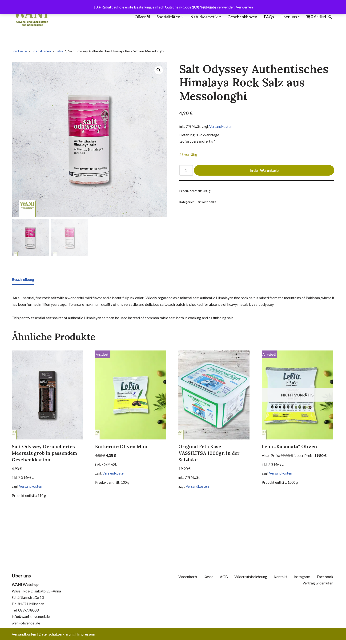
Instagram (302, 576)
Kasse (208, 576)
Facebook (325, 576)
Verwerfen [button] (244, 7)
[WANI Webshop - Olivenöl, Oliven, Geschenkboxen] (31, 16)
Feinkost (202, 202)
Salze (59, 51)
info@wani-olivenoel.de (31, 616)
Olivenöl (142, 16)
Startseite (19, 51)
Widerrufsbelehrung (250, 576)
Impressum (86, 634)
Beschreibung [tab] (23, 279)
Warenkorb (187, 576)
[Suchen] (330, 17)
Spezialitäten (41, 51)
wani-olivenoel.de (26, 623)
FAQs (269, 16)
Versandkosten (220, 127)
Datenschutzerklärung (57, 634)
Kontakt (280, 576)
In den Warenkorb (264, 170)
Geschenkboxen (242, 16)
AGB (224, 576)
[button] (182, 17)
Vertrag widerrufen (317, 583)
